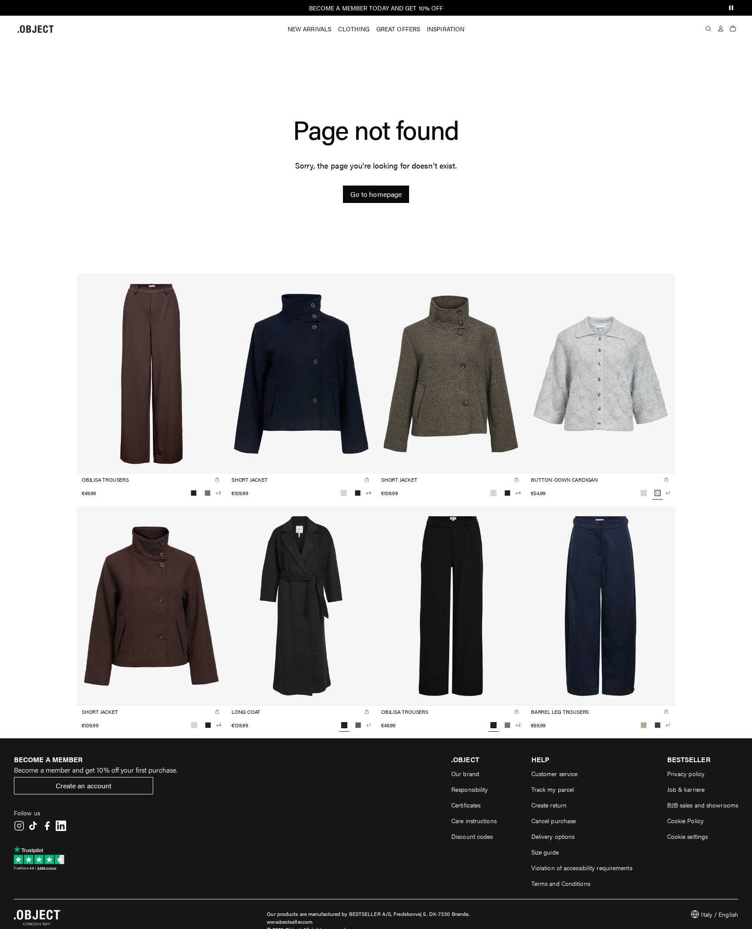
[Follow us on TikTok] (33, 826)
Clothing (353, 28)
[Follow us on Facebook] (47, 826)
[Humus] (644, 725)
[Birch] (344, 493)
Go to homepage (376, 194)
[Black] (194, 493)
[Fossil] (207, 493)
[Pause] (731, 7)
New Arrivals (309, 28)
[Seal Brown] (657, 725)
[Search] (708, 29)
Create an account (84, 785)
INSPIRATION (445, 28)
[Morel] (358, 725)
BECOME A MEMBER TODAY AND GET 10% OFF (376, 7)
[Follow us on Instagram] (19, 826)
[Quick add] (217, 479)
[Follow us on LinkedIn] (61, 826)
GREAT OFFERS (398, 28)
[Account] (720, 29)
